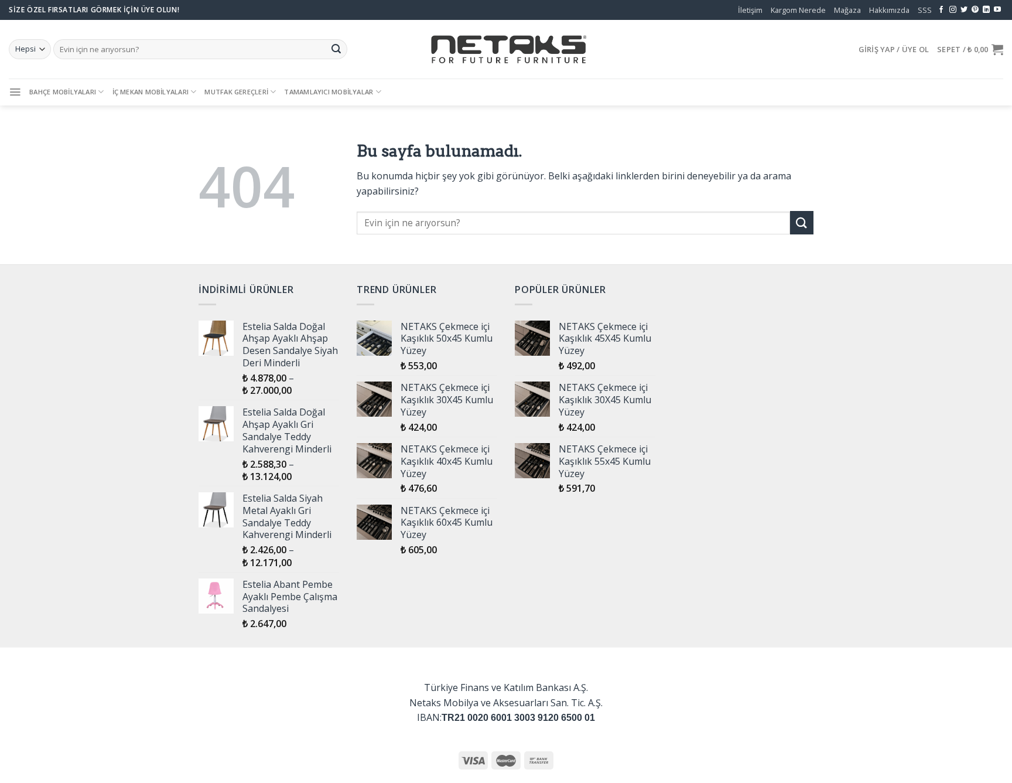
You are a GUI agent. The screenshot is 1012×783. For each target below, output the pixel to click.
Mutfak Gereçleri (236, 91)
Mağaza (847, 10)
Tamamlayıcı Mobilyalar (328, 91)
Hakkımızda (889, 10)
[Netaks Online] (506, 49)
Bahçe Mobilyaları (62, 91)
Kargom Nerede (798, 10)
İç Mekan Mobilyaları (150, 91)
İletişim (750, 10)
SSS (925, 10)
